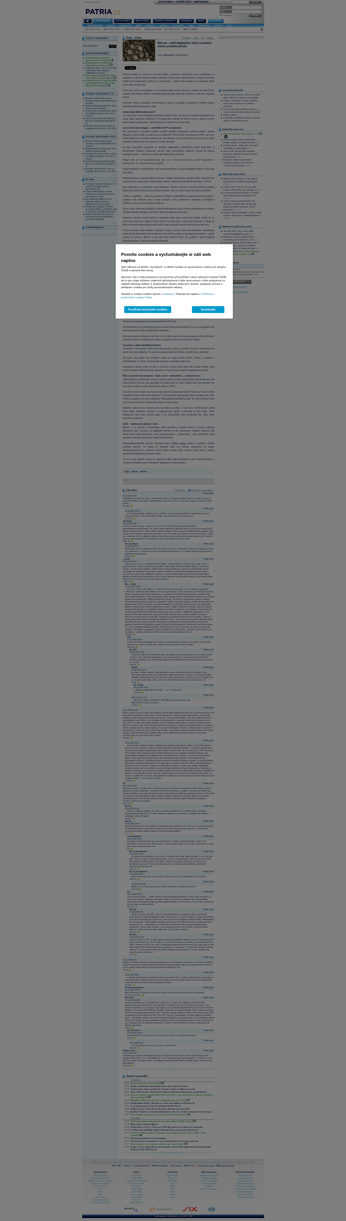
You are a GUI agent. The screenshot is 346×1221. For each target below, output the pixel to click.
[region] (174, 281)
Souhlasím (208, 309)
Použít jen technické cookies (147, 309)
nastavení (168, 293)
